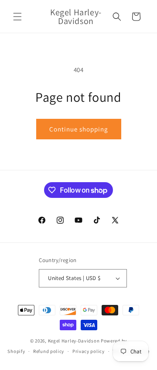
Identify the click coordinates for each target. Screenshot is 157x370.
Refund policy (48, 351)
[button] (17, 16)
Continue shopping (78, 129)
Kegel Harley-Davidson (74, 341)
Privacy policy (88, 351)
